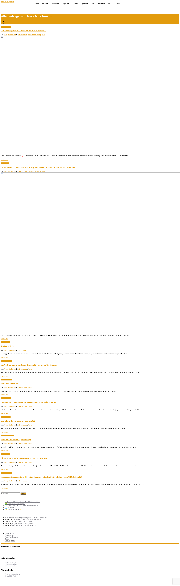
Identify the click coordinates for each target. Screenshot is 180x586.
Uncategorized (23, 350)
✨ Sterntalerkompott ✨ (13, 509)
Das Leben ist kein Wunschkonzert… (24, 523)
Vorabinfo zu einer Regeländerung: (16, 440)
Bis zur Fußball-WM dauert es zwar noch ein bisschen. (24, 458)
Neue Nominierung (34, 35)
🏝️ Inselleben (9, 508)
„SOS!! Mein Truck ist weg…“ (24, 521)
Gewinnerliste (9, 533)
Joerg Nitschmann (10, 35)
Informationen (22, 35)
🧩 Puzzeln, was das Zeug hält (15, 504)
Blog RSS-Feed (10, 576)
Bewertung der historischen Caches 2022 (18, 421)
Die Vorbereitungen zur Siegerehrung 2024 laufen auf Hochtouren (29, 365)
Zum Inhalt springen (7, 2)
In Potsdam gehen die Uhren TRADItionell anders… (22, 23)
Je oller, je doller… (9, 346)
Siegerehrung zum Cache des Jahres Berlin (33, 517)
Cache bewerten (10, 562)
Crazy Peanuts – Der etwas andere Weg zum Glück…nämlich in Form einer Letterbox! (38, 167)
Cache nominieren (11, 564)
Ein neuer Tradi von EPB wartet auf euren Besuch (21, 506)
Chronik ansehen (11, 566)
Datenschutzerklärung (12, 574)
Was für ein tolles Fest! (10, 383)
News (43, 35)
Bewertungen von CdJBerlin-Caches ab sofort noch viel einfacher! (29, 402)
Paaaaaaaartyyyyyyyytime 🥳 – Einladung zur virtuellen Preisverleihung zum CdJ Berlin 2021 (41, 477)
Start (6, 21)
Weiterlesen (4, 160)
